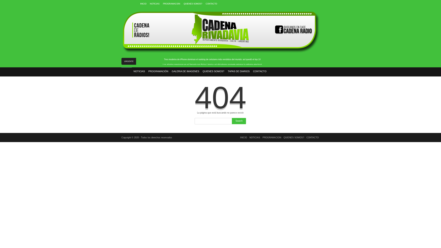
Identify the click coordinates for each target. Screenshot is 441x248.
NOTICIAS (155, 4)
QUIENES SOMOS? (193, 4)
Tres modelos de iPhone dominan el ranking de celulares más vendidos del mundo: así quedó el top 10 (212, 59)
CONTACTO (211, 4)
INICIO (143, 4)
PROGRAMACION (171, 4)
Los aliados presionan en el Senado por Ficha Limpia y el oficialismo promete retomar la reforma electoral (212, 64)
